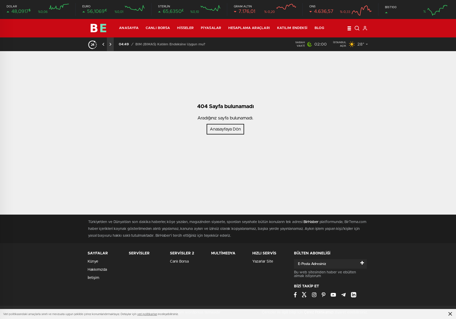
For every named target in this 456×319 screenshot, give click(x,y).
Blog (319, 28)
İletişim (93, 278)
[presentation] (103, 44)
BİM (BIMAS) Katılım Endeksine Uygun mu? (170, 44)
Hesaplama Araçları (249, 28)
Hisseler (185, 28)
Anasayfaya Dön (225, 129)
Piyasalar (211, 28)
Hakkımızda (97, 270)
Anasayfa (129, 28)
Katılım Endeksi (292, 28)
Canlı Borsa (158, 28)
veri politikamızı (147, 314)
